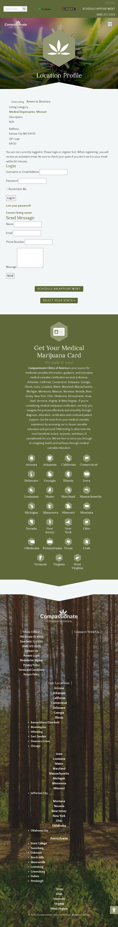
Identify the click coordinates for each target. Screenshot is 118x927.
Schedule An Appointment (59, 288)
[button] (114, 910)
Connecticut (59, 703)
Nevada (59, 806)
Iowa (59, 754)
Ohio (59, 821)
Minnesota (59, 783)
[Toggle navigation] (110, 24)
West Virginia (59, 908)
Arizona (59, 688)
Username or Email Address (22, 172)
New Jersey (59, 811)
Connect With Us (87, 632)
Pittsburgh (37, 881)
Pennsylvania (59, 838)
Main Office (31, 632)
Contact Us (31, 651)
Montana (59, 801)
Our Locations (59, 683)
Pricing (110, 2)
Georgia (59, 712)
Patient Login (31, 655)
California (59, 698)
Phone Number (15, 242)
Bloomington (38, 727)
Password (12, 180)
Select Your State (58, 300)
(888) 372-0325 (31, 646)
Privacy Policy (31, 665)
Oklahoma (59, 825)
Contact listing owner (19, 212)
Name (9, 224)
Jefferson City (39, 793)
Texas (59, 889)
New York (59, 816)
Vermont (59, 899)
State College (39, 843)
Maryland (59, 768)
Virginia (59, 903)
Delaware (59, 708)
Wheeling (37, 731)
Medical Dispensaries (22, 111)
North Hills (37, 857)
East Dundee (38, 736)
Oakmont (36, 852)
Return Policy (31, 674)
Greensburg (38, 871)
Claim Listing (17, 102)
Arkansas (59, 693)
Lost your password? (18, 205)
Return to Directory (38, 101)
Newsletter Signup (31, 660)
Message (11, 267)
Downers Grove (40, 741)
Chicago (35, 746)
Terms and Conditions (31, 669)
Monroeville (38, 862)
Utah (59, 894)
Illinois (59, 717)
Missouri (41, 111)
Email (9, 233)
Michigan (59, 778)
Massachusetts (59, 773)
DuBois (35, 876)
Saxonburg (37, 848)
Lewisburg (37, 866)
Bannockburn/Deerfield (45, 722)
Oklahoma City (39, 830)
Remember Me (17, 189)
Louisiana (59, 759)
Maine (59, 763)
